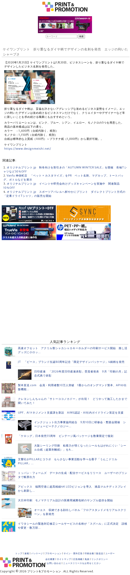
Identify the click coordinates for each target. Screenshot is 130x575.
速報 (26, 553)
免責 (87, 559)
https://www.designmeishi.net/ (27, 148)
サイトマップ (64, 559)
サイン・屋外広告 (73, 553)
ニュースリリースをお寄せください (82, 563)
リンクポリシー (99, 559)
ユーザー (110, 553)
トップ (18, 553)
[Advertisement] (65, 264)
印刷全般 (89, 553)
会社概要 (50, 559)
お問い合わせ (54, 563)
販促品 (99, 553)
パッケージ (37, 553)
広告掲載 (78, 559)
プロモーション (53, 553)
